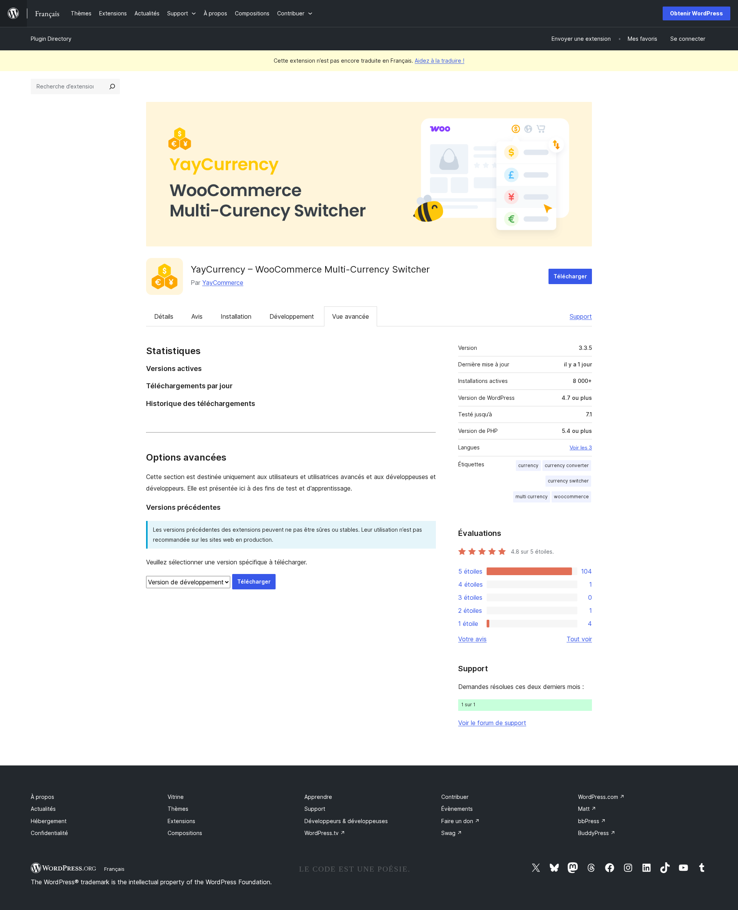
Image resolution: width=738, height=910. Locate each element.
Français (114, 869)
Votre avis (472, 639)
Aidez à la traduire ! (439, 60)
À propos (42, 797)
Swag (451, 833)
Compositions (185, 833)
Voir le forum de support (492, 723)
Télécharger (570, 276)
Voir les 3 (581, 447)
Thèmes (178, 808)
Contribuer (455, 797)
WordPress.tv (324, 833)
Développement (291, 316)
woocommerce (571, 496)
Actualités (43, 808)
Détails (163, 316)
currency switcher (568, 481)
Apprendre (318, 797)
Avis (197, 316)
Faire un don (460, 821)
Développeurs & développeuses (346, 821)
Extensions (181, 821)
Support (581, 316)
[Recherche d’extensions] (112, 86)
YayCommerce (222, 282)
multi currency (531, 496)
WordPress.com (601, 797)
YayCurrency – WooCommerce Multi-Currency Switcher (310, 269)
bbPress (592, 821)
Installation (236, 316)
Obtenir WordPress (696, 13)
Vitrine (176, 797)
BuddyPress (596, 833)
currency (528, 465)
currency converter (567, 465)
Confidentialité (49, 833)
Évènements (457, 808)
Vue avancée (350, 316)
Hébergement (48, 821)
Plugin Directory (51, 38)
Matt (587, 808)
